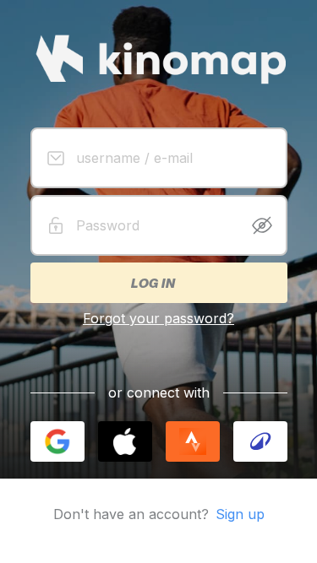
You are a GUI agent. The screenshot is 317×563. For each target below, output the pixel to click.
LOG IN (152, 282)
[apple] (125, 441)
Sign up (240, 514)
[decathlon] (260, 441)
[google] (57, 441)
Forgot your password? (158, 318)
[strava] (193, 441)
